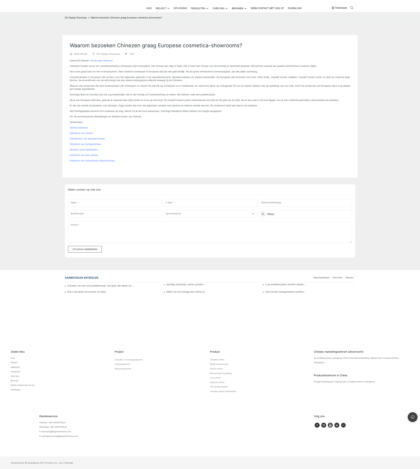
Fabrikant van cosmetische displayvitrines (92, 160)
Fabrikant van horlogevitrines (85, 144)
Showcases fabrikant (101, 60)
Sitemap (69, 462)
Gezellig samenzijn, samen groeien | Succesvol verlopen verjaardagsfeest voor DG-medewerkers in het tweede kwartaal (186, 284)
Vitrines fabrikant (79, 127)
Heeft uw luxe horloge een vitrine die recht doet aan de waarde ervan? (186, 291)
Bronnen (350, 277)
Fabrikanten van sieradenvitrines (87, 138)
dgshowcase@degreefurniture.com (62, 436)
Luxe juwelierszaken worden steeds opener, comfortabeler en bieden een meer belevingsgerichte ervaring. (285, 284)
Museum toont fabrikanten (84, 149)
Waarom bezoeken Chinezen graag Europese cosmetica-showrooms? (126, 17)
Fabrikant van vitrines (81, 133)
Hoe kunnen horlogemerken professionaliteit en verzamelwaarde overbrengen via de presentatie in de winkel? (285, 291)
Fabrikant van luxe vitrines (84, 155)
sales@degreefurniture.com (58, 431)
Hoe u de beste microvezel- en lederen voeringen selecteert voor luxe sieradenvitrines (87, 291)
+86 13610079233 (57, 422)
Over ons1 (337, 277)
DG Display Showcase (76, 17)
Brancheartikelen (321, 277)
